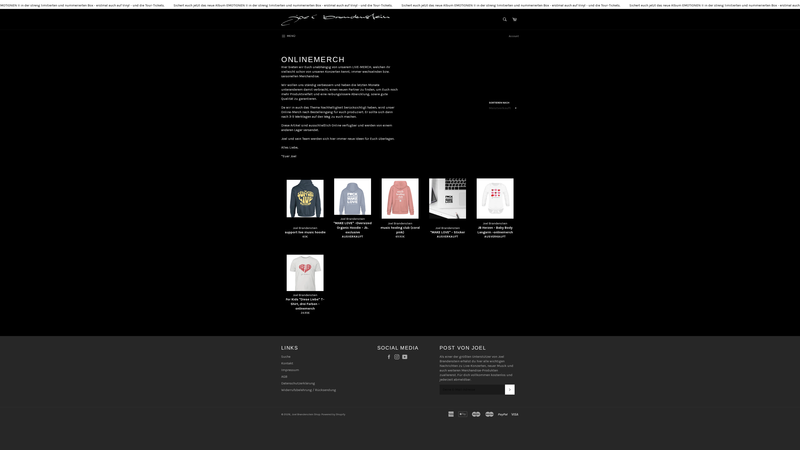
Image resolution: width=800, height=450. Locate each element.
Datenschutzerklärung (298, 383)
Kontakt (287, 363)
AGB (284, 377)
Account (514, 36)
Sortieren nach (499, 102)
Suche (285, 357)
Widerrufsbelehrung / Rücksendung (308, 390)
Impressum (290, 370)
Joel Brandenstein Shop (306, 414)
